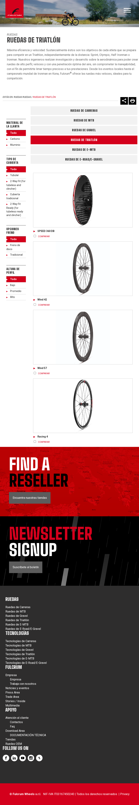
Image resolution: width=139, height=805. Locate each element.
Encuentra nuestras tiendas (30, 497)
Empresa (11, 675)
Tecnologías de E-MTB (19, 658)
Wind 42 (42, 299)
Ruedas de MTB (84, 120)
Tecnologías (17, 633)
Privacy (125, 794)
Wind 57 (42, 368)
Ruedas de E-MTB (84, 149)
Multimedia (12, 705)
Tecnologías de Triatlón (20, 654)
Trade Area (12, 697)
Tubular (14, 175)
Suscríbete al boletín (26, 567)
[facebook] (6, 758)
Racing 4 (42, 436)
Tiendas (10, 739)
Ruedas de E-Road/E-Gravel (84, 159)
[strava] (39, 758)
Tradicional (16, 254)
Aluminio (15, 144)
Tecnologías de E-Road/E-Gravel (26, 663)
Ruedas (12, 34)
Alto (12, 297)
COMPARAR (44, 236)
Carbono (15, 138)
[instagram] (31, 758)
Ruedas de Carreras (84, 110)
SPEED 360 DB (45, 231)
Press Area (12, 692)
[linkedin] (14, 758)
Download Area (15, 731)
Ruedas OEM (13, 744)
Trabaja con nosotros (23, 684)
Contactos (16, 722)
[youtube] (22, 758)
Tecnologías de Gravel (19, 650)
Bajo (12, 285)
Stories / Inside (15, 701)
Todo (13, 132)
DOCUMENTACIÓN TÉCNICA (28, 735)
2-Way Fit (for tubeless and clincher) (16, 185)
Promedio (15, 291)
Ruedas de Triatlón (44, 97)
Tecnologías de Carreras (20, 641)
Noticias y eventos (17, 688)
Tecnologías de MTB (18, 645)
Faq (12, 726)
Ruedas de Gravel (84, 130)
